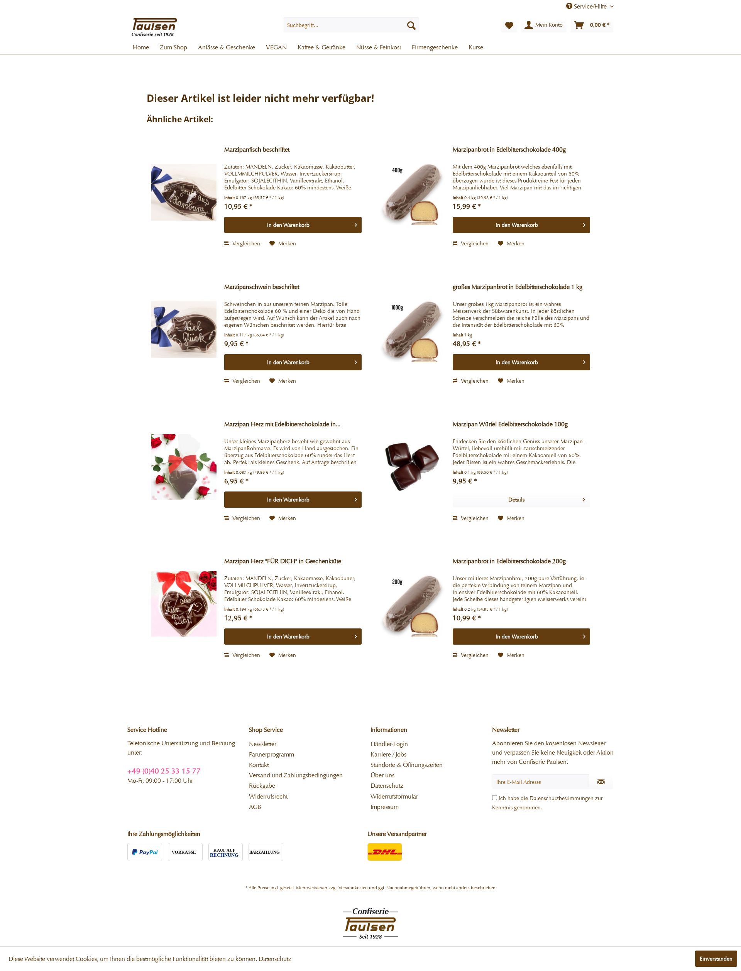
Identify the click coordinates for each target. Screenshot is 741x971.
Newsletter (262, 744)
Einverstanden (716, 958)
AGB (255, 807)
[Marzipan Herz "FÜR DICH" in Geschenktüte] (184, 604)
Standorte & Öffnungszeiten (406, 764)
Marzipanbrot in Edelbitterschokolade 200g (509, 561)
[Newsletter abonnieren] (601, 782)
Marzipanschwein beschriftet (261, 286)
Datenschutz (386, 785)
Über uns (382, 775)
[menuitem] (351, 25)
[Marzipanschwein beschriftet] (184, 329)
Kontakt (259, 764)
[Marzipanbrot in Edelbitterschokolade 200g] (412, 604)
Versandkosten (353, 887)
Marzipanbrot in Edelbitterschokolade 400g (509, 149)
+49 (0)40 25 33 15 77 (164, 771)
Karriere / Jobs (388, 754)
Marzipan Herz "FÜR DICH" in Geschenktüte (282, 561)
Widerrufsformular (394, 796)
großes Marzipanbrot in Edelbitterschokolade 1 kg (517, 286)
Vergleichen (245, 243)
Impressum (384, 807)
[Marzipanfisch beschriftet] (184, 192)
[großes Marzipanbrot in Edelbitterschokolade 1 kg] (412, 329)
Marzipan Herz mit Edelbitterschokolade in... (282, 424)
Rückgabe (262, 785)
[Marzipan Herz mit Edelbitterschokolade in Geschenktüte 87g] (184, 467)
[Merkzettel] (509, 25)
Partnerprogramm (271, 754)
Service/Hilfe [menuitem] (590, 6)
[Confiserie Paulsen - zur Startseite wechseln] (154, 27)
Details (516, 499)
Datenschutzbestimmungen (562, 798)
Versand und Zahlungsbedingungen (296, 775)
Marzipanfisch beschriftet (256, 149)
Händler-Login (389, 744)
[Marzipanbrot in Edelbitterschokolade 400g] (412, 192)
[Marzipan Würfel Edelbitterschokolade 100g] (412, 467)
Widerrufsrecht (268, 796)
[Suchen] (411, 25)
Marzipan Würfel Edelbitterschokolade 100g (510, 424)
